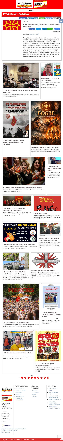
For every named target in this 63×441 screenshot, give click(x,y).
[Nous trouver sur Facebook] (60, 440)
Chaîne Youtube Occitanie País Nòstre (54, 407)
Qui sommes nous (20, 389)
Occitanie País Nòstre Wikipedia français (54, 396)
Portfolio (34, 396)
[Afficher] (21, 88)
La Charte (18, 394)
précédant (15, 377)
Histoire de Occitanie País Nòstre (21, 391)
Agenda (34, 394)
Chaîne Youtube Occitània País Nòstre (54, 403)
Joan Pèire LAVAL (34, 34)
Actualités (34, 390)
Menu (32, 10)
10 (48, 378)
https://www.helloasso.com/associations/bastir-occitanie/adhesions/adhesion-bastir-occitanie (14, 430)
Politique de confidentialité (19, 398)
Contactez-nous (20, 396)
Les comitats (35, 392)
